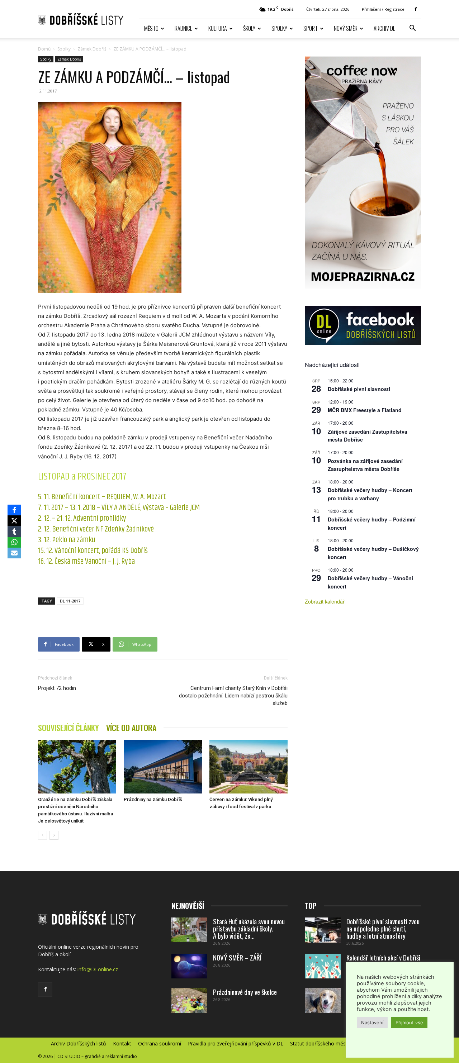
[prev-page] (42, 835)
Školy (249, 28)
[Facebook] (415, 9)
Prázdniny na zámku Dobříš (153, 799)
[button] (412, 28)
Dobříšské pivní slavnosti (359, 388)
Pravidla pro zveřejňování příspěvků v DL (235, 1043)
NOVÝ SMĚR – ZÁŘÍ (237, 957)
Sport (310, 28)
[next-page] (53, 835)
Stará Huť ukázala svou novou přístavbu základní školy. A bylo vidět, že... (249, 928)
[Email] (14, 553)
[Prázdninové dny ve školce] (189, 1000)
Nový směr (346, 28)
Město (151, 28)
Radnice (183, 28)
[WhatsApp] (14, 542)
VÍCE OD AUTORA (131, 728)
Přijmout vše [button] (409, 1022)
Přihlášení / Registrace (383, 9)
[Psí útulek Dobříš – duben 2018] (323, 1000)
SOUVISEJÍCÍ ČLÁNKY (68, 728)
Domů (44, 49)
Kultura (217, 28)
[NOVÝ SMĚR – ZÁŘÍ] (189, 966)
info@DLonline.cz (97, 969)
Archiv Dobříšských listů (78, 1043)
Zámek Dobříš (92, 49)
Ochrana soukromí (159, 1043)
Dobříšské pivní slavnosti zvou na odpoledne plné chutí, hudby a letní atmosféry (383, 928)
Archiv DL (384, 28)
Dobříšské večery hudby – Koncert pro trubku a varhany (370, 494)
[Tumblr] (14, 531)
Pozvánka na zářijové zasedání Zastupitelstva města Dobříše (365, 465)
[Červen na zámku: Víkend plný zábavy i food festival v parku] (248, 766)
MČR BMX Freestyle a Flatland (365, 410)
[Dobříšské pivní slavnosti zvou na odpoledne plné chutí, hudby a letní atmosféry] (323, 930)
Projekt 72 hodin (57, 688)
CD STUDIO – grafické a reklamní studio (97, 1056)
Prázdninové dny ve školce (245, 992)
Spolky (279, 28)
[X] (14, 520)
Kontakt (122, 1043)
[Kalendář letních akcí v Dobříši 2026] (323, 966)
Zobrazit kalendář (325, 601)
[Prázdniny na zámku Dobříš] (163, 766)
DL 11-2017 (70, 601)
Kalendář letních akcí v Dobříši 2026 (383, 960)
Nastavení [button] (372, 1022)
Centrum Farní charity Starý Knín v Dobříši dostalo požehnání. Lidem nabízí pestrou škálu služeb (233, 695)
